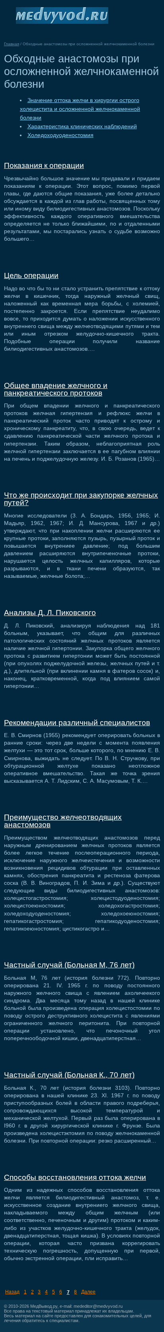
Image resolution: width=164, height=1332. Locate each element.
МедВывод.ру (43, 1306)
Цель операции (31, 275)
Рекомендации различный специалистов (77, 722)
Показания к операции (44, 165)
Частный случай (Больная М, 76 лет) (69, 965)
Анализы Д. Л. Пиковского (50, 612)
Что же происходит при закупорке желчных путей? (81, 499)
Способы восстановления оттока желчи (75, 1177)
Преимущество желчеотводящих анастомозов (63, 821)
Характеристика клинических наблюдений (82, 126)
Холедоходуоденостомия (60, 135)
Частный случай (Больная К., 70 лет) (69, 1075)
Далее (88, 1292)
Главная (11, 44)
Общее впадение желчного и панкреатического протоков (55, 389)
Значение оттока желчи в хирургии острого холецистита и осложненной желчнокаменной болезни (80, 109)
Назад (12, 1292)
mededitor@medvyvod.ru (98, 1306)
